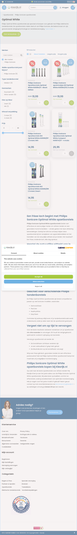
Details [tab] (63, 253)
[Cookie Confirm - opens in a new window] (65, 248)
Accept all (38, 277)
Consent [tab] (14, 253)
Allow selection (38, 282)
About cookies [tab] (38, 253)
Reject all (38, 286)
